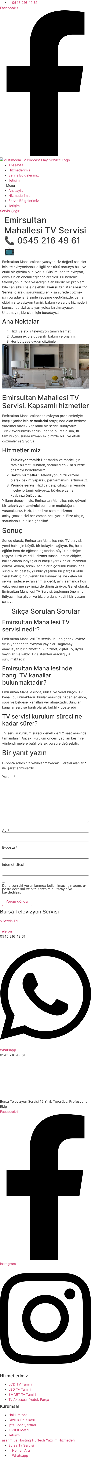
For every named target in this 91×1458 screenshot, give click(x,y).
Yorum (8, 776)
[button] (45, 185)
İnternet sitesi (13, 864)
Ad (5, 830)
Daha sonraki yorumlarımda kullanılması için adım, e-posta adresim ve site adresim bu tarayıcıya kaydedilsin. (44, 889)
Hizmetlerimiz (19, 170)
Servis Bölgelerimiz (23, 175)
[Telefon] (1, 926)
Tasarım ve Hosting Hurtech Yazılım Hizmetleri (37, 1440)
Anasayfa (15, 165)
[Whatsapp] (45, 1045)
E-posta (10, 847)
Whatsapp (8, 1050)
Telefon (6, 931)
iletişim (14, 180)
